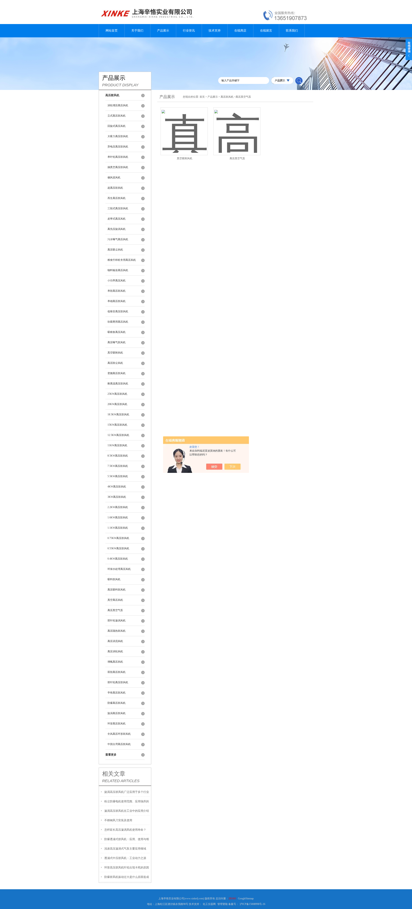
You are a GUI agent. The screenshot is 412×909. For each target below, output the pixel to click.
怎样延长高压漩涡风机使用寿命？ (125, 829)
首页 (202, 96)
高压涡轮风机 (115, 651)
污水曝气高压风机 (118, 239)
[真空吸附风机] (184, 126)
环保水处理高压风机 (119, 569)
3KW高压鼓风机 (117, 496)
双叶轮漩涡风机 (117, 620)
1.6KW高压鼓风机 (118, 517)
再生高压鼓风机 (117, 198)
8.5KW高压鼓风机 (118, 455)
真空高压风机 (115, 599)
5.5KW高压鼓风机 (118, 476)
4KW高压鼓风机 (117, 486)
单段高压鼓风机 (117, 290)
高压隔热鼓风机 (117, 630)
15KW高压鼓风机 (117, 424)
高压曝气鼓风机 (117, 342)
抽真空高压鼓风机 (118, 167)
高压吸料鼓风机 (117, 589)
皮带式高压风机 (117, 218)
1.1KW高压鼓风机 (118, 527)
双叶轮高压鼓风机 (118, 682)
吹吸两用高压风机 (118, 321)
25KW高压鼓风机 (117, 393)
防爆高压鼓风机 (117, 702)
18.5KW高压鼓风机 (118, 414)
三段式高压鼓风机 (118, 208)
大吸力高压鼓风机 (118, 136)
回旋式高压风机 (117, 125)
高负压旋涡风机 (117, 229)
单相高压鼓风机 (117, 301)
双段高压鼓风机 (117, 672)
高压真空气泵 (115, 610)
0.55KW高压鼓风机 (118, 548)
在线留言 (266, 30)
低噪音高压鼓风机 (118, 311)
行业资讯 (189, 30)
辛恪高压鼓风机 (117, 692)
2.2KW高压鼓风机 (118, 507)
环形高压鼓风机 (117, 723)
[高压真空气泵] (236, 126)
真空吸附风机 (115, 352)
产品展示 (163, 30)
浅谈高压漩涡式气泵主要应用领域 (125, 848)
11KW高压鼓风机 (117, 445)
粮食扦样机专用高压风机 (122, 259)
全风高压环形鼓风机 (119, 733)
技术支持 (215, 30)
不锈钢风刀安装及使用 (118, 820)
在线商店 (240, 30)
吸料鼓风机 (114, 579)
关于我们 (137, 30)
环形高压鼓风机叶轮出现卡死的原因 (126, 867)
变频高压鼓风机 (117, 373)
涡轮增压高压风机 (118, 105)
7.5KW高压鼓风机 (118, 465)
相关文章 (113, 774)
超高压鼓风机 (115, 187)
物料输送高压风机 (118, 270)
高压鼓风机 (227, 96)
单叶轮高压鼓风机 (118, 156)
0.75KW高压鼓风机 (118, 538)
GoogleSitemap (246, 898)
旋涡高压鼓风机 (117, 713)
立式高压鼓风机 (117, 115)
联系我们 (292, 30)
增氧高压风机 (115, 661)
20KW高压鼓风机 (117, 404)
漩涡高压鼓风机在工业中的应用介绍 (126, 810)
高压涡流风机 (115, 641)
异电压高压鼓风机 (118, 146)
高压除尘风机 (115, 362)
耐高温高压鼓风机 (118, 383)
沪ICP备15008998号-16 (252, 904)
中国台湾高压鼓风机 (119, 744)
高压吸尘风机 (115, 249)
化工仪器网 (209, 904)
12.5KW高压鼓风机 (118, 435)
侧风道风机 (114, 177)
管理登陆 (222, 904)
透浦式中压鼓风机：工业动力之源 (125, 858)
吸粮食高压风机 (117, 332)
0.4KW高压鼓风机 (118, 558)
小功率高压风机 (117, 280)
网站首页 (112, 30)
